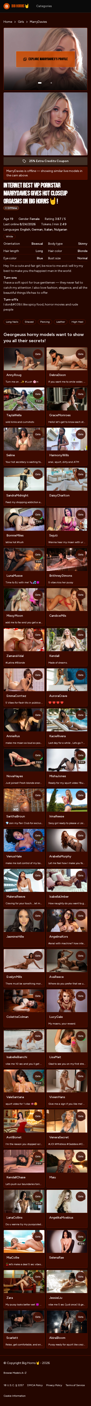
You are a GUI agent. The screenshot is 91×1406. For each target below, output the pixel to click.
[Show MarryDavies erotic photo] (40, 83)
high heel (77, 321)
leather (60, 321)
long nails (12, 321)
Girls (21, 22)
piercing (45, 321)
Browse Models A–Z (15, 1372)
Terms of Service (75, 1385)
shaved (29, 321)
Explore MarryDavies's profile (48, 60)
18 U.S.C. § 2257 (14, 1385)
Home (8, 22)
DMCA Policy (35, 1385)
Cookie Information (15, 1395)
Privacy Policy (54, 1385)
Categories (44, 6)
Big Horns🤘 (17, 6)
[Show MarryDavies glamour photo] (51, 83)
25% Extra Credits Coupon (51, 162)
